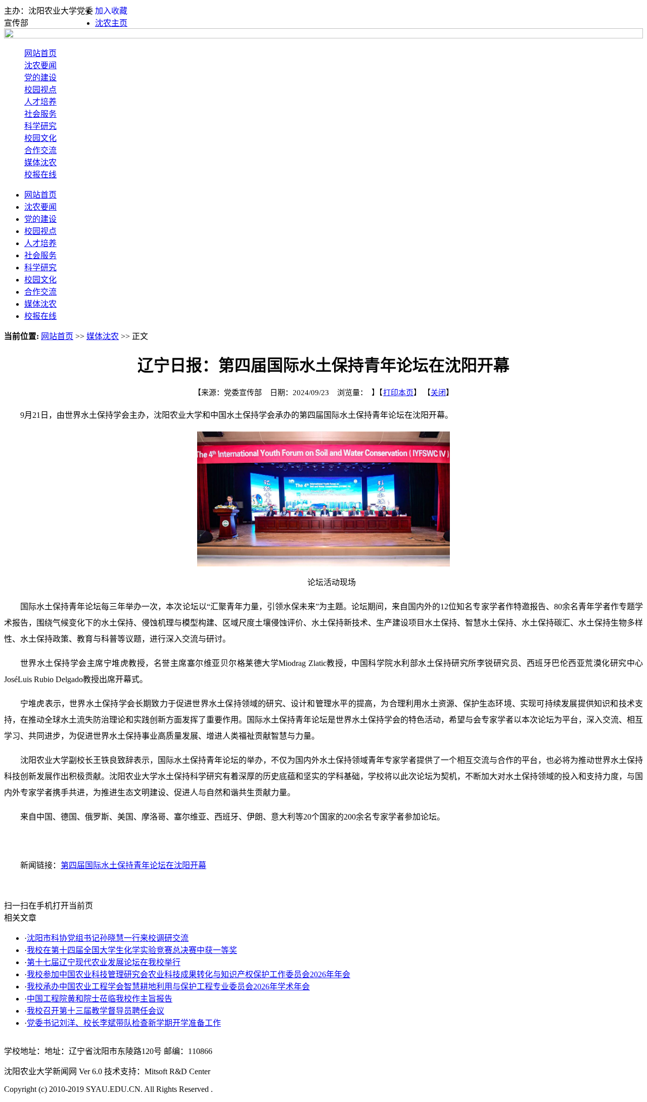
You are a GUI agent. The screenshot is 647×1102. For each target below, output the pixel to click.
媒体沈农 (40, 162)
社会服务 (40, 114)
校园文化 (40, 138)
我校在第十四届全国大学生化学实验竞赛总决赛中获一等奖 (132, 950)
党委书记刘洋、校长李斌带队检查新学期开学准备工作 (124, 1023)
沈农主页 (111, 23)
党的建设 (40, 77)
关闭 (438, 393)
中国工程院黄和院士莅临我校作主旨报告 (99, 998)
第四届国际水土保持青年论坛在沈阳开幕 (133, 865)
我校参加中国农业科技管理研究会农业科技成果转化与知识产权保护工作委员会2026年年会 (188, 974)
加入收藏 (111, 11)
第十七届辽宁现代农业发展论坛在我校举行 (103, 962)
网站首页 (40, 53)
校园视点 (40, 89)
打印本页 (398, 393)
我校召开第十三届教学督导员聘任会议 (95, 1011)
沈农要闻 (40, 65)
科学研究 (40, 126)
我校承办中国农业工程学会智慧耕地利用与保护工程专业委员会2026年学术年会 (168, 986)
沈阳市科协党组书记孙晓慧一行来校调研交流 (108, 938)
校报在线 (40, 174)
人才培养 (40, 102)
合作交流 (40, 150)
